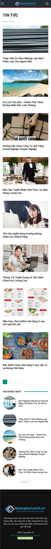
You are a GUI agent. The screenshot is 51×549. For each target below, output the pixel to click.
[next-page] (21, 382)
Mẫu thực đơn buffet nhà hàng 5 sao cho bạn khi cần (24, 323)
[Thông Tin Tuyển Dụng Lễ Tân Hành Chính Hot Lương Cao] (25, 258)
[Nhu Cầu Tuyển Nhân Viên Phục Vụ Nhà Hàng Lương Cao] (25, 170)
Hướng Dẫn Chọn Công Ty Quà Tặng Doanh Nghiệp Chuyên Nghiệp (23, 147)
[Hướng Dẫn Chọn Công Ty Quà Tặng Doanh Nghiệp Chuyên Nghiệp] (25, 126)
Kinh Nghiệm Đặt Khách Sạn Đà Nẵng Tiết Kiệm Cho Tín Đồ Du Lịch (33, 403)
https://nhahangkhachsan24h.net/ (25, 535)
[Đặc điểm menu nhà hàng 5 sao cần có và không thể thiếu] (25, 346)
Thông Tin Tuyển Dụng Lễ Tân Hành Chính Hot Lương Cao (23, 279)
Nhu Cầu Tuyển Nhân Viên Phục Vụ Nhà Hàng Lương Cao (25, 191)
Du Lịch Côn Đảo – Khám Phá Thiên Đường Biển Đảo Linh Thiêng (23, 104)
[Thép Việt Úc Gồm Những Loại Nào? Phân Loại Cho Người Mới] (25, 39)
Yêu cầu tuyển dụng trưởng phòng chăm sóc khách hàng (22, 235)
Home (5, 21)
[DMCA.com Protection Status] (25, 539)
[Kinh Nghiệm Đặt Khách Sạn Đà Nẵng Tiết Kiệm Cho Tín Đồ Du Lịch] (9, 403)
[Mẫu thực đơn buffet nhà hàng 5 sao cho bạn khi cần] (25, 302)
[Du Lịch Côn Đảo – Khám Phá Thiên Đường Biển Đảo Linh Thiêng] (25, 83)
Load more (24, 482)
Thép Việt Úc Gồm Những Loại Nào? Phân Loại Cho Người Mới (23, 60)
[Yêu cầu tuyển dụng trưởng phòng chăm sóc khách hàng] (25, 214)
